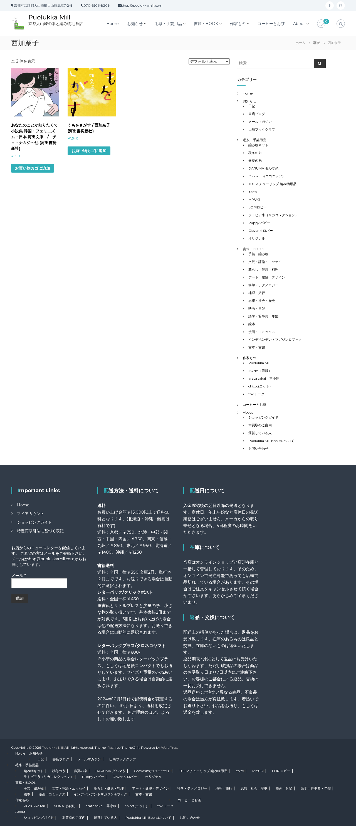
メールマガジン (260, 122)
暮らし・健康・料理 (263, 269)
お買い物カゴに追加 (32, 168)
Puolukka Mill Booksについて (271, 441)
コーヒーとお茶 (271, 23)
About (299, 23)
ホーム (300, 43)
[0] (321, 23)
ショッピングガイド (263, 417)
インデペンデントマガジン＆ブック (275, 339)
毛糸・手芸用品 (168, 23)
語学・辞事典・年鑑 (263, 316)
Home (112, 23)
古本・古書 (256, 347)
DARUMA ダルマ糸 (263, 168)
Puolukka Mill (49, 17)
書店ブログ (256, 114)
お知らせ (135, 23)
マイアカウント (30, 513)
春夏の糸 (255, 160)
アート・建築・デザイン (266, 277)
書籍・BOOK (206, 23)
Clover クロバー (260, 230)
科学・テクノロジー (263, 285)
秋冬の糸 (255, 153)
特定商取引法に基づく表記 (40, 530)
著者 (316, 43)
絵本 (251, 324)
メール (18, 575)
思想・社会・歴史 (261, 300)
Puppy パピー (259, 223)
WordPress (169, 747)
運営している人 (260, 433)
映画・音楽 (256, 308)
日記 (251, 106)
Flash (111, 747)
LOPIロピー (257, 207)
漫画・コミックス (261, 332)
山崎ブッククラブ (261, 129)
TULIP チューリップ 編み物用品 (272, 184)
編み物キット (258, 145)
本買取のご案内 (260, 425)
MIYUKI (254, 199)
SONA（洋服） (260, 371)
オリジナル (256, 238)
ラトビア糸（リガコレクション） (273, 215)
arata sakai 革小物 (263, 378)
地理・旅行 (256, 293)
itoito (252, 192)
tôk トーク (256, 394)
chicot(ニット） (260, 386)
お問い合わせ (258, 448)
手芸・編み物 (258, 254)
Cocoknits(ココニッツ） (266, 176)
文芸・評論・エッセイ (265, 262)
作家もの (238, 23)
